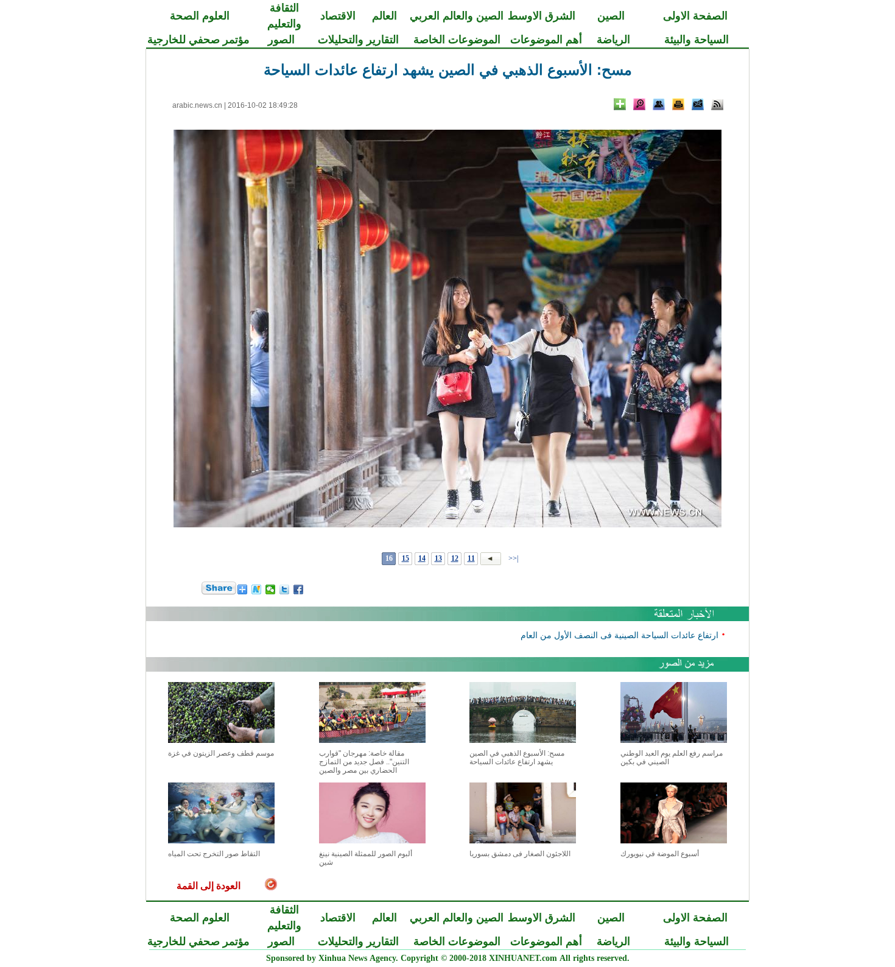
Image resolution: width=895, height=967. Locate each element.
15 (405, 558)
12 (454, 558)
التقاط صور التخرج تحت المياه (214, 853)
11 (471, 558)
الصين (611, 16)
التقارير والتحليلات (358, 39)
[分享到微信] (270, 589)
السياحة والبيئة (696, 39)
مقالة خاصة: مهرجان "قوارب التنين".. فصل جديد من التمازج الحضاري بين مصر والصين (364, 762)
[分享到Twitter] (284, 589)
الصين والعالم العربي (457, 16)
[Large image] (639, 104)
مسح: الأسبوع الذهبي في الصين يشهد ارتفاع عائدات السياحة (516, 757)
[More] (620, 104)
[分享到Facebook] (298, 589)
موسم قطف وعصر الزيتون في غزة (221, 753)
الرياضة (613, 39)
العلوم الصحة (200, 16)
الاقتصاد (338, 16)
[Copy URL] (659, 104)
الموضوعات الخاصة (456, 39)
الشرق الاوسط (541, 16)
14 (422, 558)
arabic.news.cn (197, 105)
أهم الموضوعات (546, 39)
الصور (281, 39)
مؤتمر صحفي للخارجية (198, 39)
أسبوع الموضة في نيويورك (659, 853)
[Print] (678, 104)
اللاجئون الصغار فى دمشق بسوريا (519, 853)
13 (438, 558)
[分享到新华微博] (256, 589)
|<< (513, 558)
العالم (384, 16)
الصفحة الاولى (695, 16)
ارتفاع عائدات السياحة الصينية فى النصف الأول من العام (619, 635)
